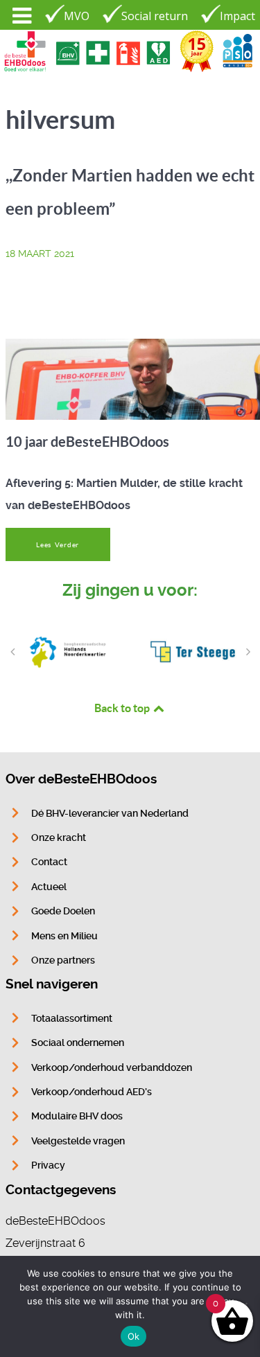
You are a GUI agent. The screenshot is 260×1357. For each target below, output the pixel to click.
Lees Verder (57, 545)
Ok (134, 1336)
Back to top (123, 708)
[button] (12, 651)
